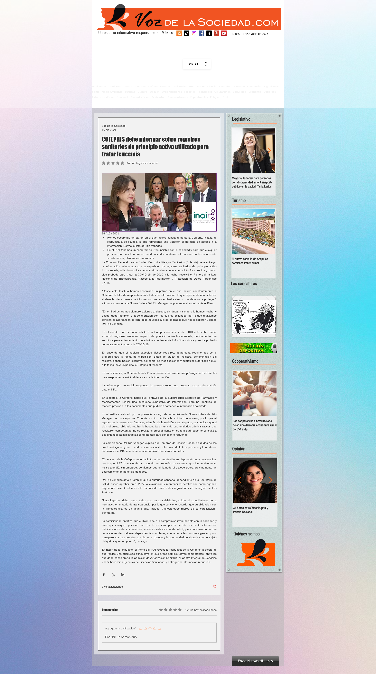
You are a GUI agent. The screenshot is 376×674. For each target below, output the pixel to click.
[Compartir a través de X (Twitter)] (113, 574)
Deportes (270, 91)
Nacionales (99, 86)
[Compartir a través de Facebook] (104, 574)
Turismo (130, 91)
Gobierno (114, 86)
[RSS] (179, 33)
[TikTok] (186, 33)
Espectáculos (199, 97)
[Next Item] (269, 151)
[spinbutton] (194, 64)
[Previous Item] (238, 151)
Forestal (189, 91)
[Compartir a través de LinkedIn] (123, 574)
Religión (215, 97)
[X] (209, 33)
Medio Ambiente (112, 91)
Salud (95, 91)
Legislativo (179, 86)
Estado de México (103, 97)
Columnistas (222, 91)
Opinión (154, 91)
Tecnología (204, 91)
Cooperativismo (177, 97)
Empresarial (197, 86)
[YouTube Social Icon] (224, 33)
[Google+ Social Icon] (216, 33)
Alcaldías (225, 86)
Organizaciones (172, 91)
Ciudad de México (134, 86)
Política (153, 86)
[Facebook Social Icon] (201, 33)
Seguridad (239, 91)
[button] (254, 316)
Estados (165, 86)
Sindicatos (158, 97)
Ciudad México (139, 97)
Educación (253, 86)
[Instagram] (194, 33)
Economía (255, 91)
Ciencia (212, 86)
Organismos (270, 86)
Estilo (225, 97)
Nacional (122, 97)
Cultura (142, 91)
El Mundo (239, 86)
